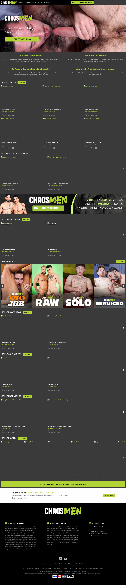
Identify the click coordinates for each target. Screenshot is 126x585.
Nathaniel (10, 539)
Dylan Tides (46, 144)
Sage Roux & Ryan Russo (10, 183)
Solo (3, 388)
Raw (3, 114)
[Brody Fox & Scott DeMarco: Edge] (24, 412)
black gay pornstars (14, 540)
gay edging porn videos (25, 542)
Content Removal (98, 573)
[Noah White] (82, 458)
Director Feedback (8, 249)
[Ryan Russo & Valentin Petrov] (71, 169)
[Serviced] (109, 286)
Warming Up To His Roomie (52, 109)
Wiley (7, 542)
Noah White (52, 111)
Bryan (23, 526)
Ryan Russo (87, 144)
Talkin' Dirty (52, 249)
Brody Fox (11, 428)
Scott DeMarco (5, 428)
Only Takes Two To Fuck (93, 142)
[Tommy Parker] (35, 458)
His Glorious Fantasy (50, 142)
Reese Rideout (5, 251)
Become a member (85, 2)
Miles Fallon (12, 251)
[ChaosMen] (9, 2)
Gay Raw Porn (68, 528)
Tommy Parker (10, 111)
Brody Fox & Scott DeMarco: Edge (13, 426)
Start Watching (21, 39)
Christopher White (13, 144)
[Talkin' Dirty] (71, 235)
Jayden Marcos (53, 144)
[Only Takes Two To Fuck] (104, 129)
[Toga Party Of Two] (21, 96)
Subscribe (109, 495)
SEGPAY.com (75, 573)
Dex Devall (45, 111)
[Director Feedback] (24, 235)
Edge (3, 430)
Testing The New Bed (92, 109)
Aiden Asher (51, 428)
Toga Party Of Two (8, 109)
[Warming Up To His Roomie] (63, 96)
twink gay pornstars (29, 540)
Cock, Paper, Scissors (9, 142)
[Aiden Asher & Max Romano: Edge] (71, 412)
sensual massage (32, 533)
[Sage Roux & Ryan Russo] (24, 169)
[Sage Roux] (105, 458)
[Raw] (47, 286)
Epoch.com (31, 573)
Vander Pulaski (18, 539)
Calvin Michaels (53, 384)
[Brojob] (16, 286)
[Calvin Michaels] (71, 370)
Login (74, 2)
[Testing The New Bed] (104, 96)
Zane (6, 539)
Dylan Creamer (7, 384)
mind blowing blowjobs (20, 533)
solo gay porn (8, 546)
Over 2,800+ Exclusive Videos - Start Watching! (63, 484)
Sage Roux (87, 111)
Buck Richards (5, 144)
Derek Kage (93, 144)
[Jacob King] (12, 458)
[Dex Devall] (59, 458)
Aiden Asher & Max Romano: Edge (59, 426)
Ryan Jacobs (14, 542)
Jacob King (4, 111)
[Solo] (78, 286)
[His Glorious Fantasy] (63, 129)
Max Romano (58, 428)
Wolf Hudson (93, 111)
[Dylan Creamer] (24, 370)
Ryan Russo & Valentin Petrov (58, 183)
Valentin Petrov (51, 185)
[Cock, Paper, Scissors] (21, 129)
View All (22, 82)
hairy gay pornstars (26, 537)
